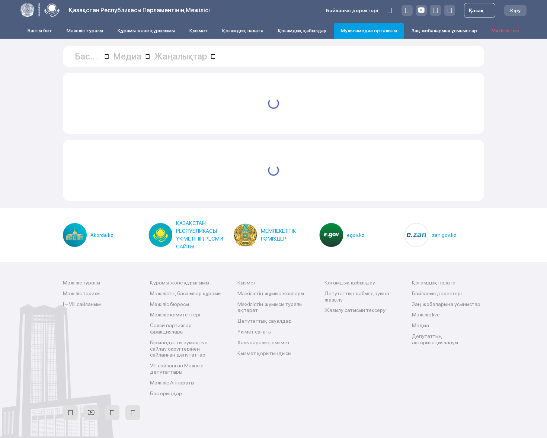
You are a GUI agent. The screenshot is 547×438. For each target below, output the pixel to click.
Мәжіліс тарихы (81, 293)
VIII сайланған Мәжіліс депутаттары (176, 369)
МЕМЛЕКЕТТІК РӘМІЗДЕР (278, 235)
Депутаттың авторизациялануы (435, 339)
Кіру (515, 10)
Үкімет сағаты (254, 332)
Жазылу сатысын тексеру (355, 310)
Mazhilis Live (505, 30)
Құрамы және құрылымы (146, 30)
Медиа (420, 325)
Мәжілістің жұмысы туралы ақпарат (270, 307)
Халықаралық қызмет (263, 342)
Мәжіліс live (426, 315)
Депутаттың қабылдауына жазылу (356, 296)
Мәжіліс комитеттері (175, 315)
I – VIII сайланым (82, 304)
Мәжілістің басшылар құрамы (185, 293)
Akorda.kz (101, 235)
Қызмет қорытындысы (264, 353)
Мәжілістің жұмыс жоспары (270, 293)
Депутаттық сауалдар (264, 321)
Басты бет (40, 30)
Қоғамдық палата (242, 30)
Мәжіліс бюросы (169, 304)
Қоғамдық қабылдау (302, 30)
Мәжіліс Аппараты (172, 383)
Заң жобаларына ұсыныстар (444, 30)
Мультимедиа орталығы (369, 30)
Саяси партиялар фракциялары (171, 328)
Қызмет (198, 30)
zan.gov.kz (444, 235)
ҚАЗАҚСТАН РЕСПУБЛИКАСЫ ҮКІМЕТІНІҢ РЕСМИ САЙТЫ (199, 234)
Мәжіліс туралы (85, 30)
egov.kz (355, 235)
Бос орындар (166, 393)
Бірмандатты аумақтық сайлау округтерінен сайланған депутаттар (179, 348)
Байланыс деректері (352, 10)
